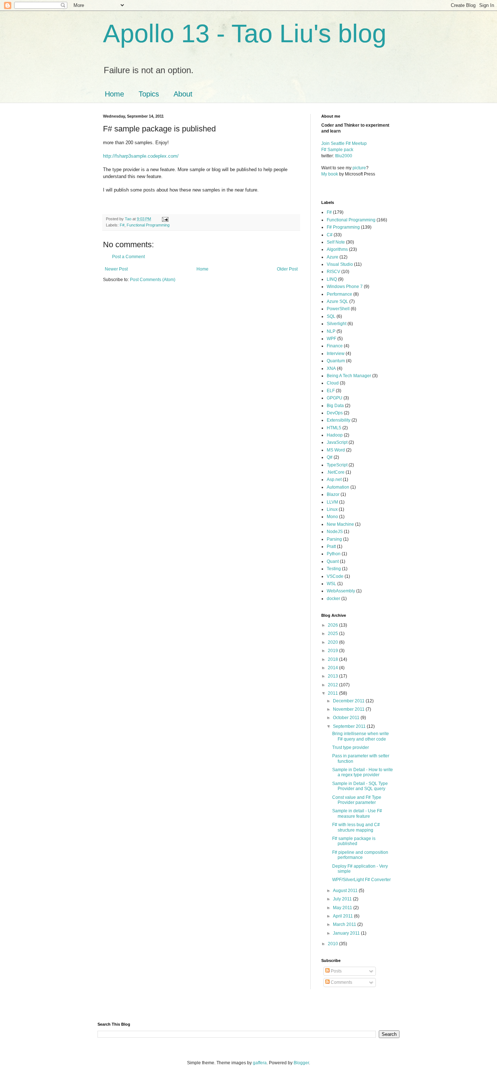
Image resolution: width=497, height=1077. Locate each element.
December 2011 (349, 700)
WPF (331, 338)
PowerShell (338, 308)
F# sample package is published (353, 841)
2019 (333, 650)
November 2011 (349, 709)
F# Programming (343, 227)
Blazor (333, 494)
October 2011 (347, 717)
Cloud (333, 383)
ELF (331, 390)
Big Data (335, 405)
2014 (333, 667)
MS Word (336, 450)
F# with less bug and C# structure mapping (356, 827)
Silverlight (336, 323)
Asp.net (334, 479)
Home (114, 94)
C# (330, 234)
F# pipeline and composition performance (360, 855)
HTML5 (334, 427)
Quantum (336, 360)
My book (329, 174)
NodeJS (335, 531)
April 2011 (343, 916)
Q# (330, 457)
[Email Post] (165, 219)
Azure (332, 257)
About (183, 94)
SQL (331, 316)
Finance (335, 345)
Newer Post (116, 269)
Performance (339, 294)
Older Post (287, 269)
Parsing (334, 539)
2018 (333, 659)
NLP (331, 331)
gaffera (260, 1062)
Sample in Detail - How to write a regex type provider (362, 772)
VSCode (335, 576)
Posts (336, 971)
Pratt (331, 546)
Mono (332, 516)
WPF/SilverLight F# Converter (361, 879)
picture (359, 167)
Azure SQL (337, 301)
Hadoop (335, 435)
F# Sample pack (337, 149)
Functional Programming (148, 225)
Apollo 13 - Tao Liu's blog (244, 33)
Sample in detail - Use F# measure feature (357, 813)
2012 (333, 684)
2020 (333, 642)
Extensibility (338, 420)
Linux (332, 509)
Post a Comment (128, 256)
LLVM (332, 502)
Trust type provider (350, 747)
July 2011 (343, 899)
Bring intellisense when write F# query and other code (360, 736)
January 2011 (347, 933)
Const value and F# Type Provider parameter (356, 800)
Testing (334, 568)
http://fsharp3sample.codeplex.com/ (141, 156)
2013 (333, 676)
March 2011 (345, 924)
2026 (333, 625)
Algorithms (337, 249)
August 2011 (346, 890)
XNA (331, 368)
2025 (333, 633)
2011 (333, 693)
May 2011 (343, 907)
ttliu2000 (343, 155)
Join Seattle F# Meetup (344, 143)
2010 (333, 943)
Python (334, 553)
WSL (331, 583)
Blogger (301, 1062)
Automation (338, 487)
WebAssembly (341, 590)
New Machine (340, 524)
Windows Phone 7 (345, 286)
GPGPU (334, 398)
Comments (341, 982)
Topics (149, 94)
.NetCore (336, 472)
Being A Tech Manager (349, 375)
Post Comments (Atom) (152, 279)
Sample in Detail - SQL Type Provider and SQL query (360, 786)
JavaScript (337, 442)
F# (122, 225)
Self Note (336, 242)
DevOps (335, 412)
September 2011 (350, 726)
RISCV (333, 271)
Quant (333, 561)
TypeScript (337, 465)
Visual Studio (340, 264)
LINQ (332, 279)
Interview (336, 353)
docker (333, 598)
